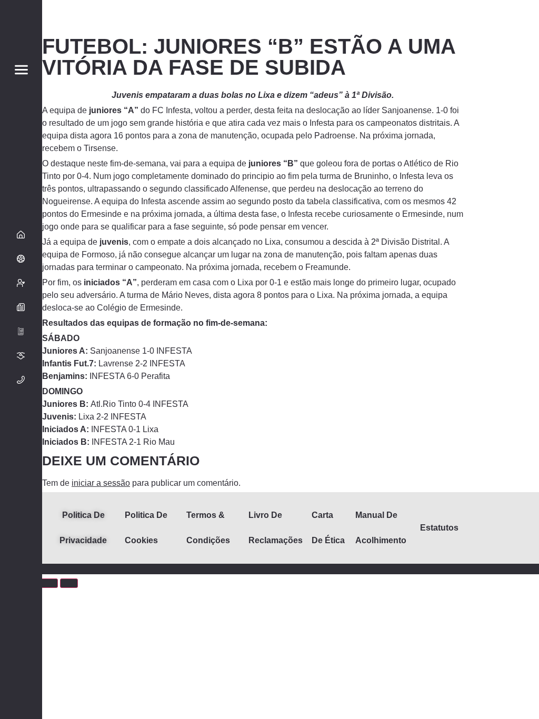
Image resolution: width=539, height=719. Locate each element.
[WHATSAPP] (21, 650)
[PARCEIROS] (21, 355)
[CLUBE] (21, 258)
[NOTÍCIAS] (21, 307)
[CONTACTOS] (21, 380)
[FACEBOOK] (21, 601)
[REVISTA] (21, 331)
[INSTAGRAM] (21, 625)
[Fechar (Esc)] (69, 583)
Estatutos (439, 527)
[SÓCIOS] (21, 283)
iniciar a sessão (101, 482)
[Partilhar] (49, 583)
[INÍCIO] (21, 234)
